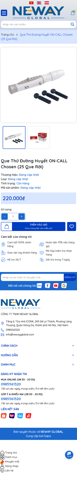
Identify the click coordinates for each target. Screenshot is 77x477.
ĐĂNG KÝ (70, 277)
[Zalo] (39, 285)
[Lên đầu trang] (69, 444)
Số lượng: (6, 209)
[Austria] (47, 2)
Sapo (47, 436)
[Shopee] (4, 415)
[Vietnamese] (31, 2)
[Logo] (38, 12)
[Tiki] (20, 415)
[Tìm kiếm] (72, 24)
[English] (39, 2)
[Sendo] (28, 415)
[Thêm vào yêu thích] (71, 226)
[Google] (64, 285)
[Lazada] (12, 415)
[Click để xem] (38, 85)
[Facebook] (47, 285)
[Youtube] (56, 285)
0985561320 (13, 329)
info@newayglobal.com (20, 334)
